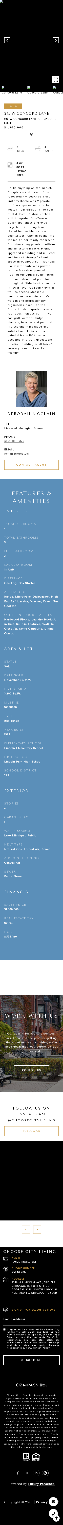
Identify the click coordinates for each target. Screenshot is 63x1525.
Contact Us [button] (31, 1070)
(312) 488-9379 (14, 441)
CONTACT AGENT (31, 464)
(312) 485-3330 (19, 1272)
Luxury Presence (41, 1484)
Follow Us (31, 1131)
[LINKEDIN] (36, 1473)
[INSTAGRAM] (27, 1473)
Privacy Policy (41, 1348)
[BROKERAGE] (45, 1473)
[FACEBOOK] (18, 1473)
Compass (10, 1402)
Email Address (14, 1319)
